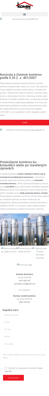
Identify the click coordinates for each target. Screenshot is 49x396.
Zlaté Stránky (32, 390)
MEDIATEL (8, 390)
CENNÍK (24, 122)
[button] (24, 14)
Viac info (8, 371)
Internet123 (30, 386)
